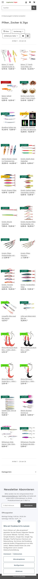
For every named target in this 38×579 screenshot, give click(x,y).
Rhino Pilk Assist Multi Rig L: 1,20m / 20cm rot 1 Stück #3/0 (9, 349)
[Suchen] (33, 8)
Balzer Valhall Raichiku (6, 97)
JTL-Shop (22, 576)
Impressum (7, 554)
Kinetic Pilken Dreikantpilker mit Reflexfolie (8, 254)
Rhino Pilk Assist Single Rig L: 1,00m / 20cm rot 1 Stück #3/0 (9, 380)
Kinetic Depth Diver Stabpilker (27, 160)
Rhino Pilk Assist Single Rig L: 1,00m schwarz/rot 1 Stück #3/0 (28, 380)
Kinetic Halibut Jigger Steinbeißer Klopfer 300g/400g (28, 191)
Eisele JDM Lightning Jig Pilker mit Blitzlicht (28, 128)
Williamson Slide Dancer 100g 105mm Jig (9, 443)
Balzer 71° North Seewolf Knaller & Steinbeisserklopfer (8, 65)
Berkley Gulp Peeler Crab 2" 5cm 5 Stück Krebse (28, 97)
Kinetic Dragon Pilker (9, 190)
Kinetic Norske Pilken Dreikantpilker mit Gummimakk (28, 223)
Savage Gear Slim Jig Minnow (9, 412)
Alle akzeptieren (19, 559)
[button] (26, 2)
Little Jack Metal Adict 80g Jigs (28, 317)
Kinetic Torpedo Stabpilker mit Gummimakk (7, 286)
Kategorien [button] (7, 472)
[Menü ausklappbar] (3, 1)
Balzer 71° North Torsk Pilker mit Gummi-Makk (26, 65)
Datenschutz (17, 554)
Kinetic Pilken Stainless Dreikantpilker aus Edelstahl (27, 254)
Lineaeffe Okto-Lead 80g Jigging (9, 317)
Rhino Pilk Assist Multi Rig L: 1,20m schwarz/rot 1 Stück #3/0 (28, 349)
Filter (7, 31)
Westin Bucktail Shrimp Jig (26, 412)
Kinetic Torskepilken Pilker (28, 286)
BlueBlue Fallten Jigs (9, 127)
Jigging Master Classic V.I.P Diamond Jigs (9, 160)
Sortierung (17, 31)
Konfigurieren (19, 565)
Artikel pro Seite (10, 36)
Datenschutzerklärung (10, 496)
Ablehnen (19, 571)
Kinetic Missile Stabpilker (7, 223)
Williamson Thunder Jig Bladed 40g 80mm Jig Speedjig (28, 443)
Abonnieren (28, 505)
